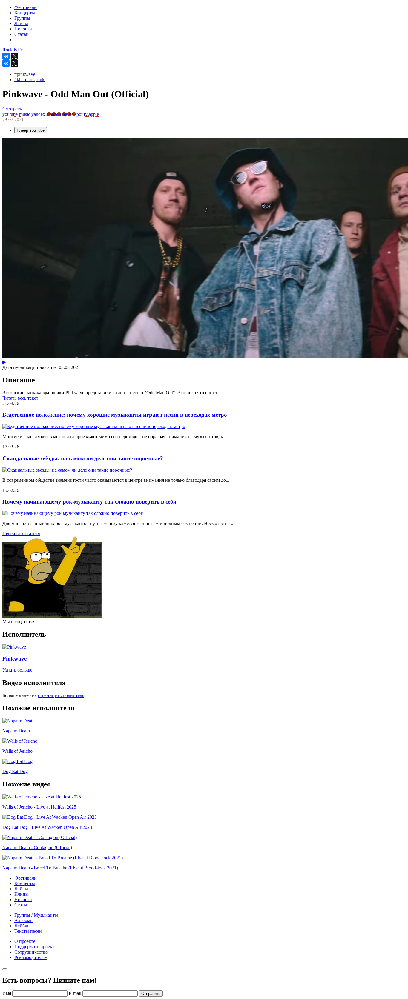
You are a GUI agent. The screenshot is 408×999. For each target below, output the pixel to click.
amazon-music (60, 114)
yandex (38, 114)
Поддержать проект (34, 946)
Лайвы (21, 888)
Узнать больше (17, 669)
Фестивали (25, 878)
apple (94, 114)
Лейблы (22, 925)
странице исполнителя (61, 695)
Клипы (21, 894)
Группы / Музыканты (36, 915)
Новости (23, 899)
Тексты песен (28, 931)
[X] (14, 56)
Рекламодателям (30, 957)
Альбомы (23, 920)
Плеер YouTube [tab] (31, 130)
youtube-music (16, 114)
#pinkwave (24, 74)
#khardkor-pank (29, 79)
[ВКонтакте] (6, 56)
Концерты (24, 883)
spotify (82, 114)
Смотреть (12, 108)
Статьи (21, 904)
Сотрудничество (31, 952)
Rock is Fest (14, 49)
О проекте (24, 941)
